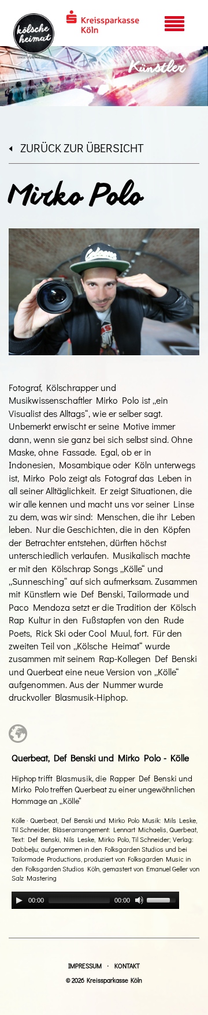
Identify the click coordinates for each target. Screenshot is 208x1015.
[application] (95, 900)
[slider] (163, 899)
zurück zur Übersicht (82, 147)
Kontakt (127, 965)
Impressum (85, 965)
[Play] (19, 900)
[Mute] (139, 900)
